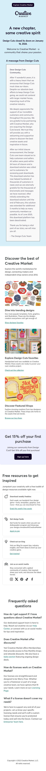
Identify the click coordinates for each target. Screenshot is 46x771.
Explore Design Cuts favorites (21, 357)
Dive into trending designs (19, 310)
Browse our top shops (13, 418)
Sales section (9, 656)
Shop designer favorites (14, 323)
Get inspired (15, 554)
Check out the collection (14, 370)
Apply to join (15, 531)
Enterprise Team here (13, 722)
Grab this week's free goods (21, 508)
